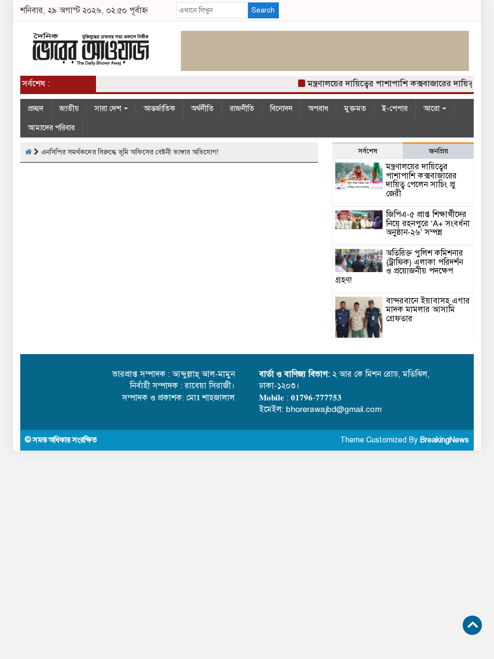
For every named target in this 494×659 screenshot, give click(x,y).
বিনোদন (281, 108)
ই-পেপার (395, 108)
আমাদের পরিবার (51, 128)
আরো (432, 108)
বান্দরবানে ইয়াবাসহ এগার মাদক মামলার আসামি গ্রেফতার (428, 310)
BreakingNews (444, 440)
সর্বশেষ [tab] (367, 151)
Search (262, 10)
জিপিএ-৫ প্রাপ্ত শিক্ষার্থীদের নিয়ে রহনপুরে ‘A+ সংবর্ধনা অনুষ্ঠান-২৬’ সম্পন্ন (428, 223)
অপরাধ (318, 108)
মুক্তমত (355, 108)
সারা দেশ (109, 108)
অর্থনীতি (202, 108)
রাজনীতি (242, 108)
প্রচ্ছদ (35, 108)
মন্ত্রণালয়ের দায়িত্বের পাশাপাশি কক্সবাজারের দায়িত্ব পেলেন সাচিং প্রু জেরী (421, 180)
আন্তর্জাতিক (159, 108)
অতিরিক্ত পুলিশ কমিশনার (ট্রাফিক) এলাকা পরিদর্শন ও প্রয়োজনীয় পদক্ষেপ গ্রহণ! (399, 266)
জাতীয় (69, 108)
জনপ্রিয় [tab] (438, 151)
